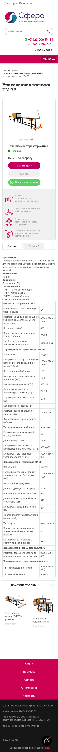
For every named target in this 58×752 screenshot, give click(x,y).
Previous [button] (50, 585)
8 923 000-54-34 (45, 705)
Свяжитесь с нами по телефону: (19, 705)
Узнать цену (24, 165)
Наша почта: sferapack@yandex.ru (20, 717)
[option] (15, 620)
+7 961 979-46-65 (40, 44)
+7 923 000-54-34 (40, 39)
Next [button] (54, 585)
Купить (24, 173)
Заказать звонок (44, 49)
